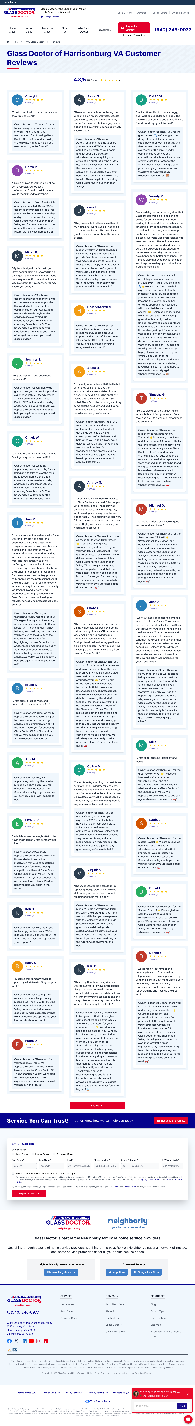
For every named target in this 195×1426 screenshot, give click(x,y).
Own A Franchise (115, 1331)
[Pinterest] (46, 1341)
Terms (168, 1179)
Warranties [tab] (142, 12)
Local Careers (114, 1324)
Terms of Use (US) (27, 1392)
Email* (70, 1160)
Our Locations (159, 1318)
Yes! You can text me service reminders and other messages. (46, 1173)
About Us (111, 1311)
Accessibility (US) (121, 1392)
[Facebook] (9, 1341)
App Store (119, 1272)
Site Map (156, 1324)
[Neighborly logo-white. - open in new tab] (10, 2)
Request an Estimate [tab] (131, 27)
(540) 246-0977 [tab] (173, 29)
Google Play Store (148, 1272)
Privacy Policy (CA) (98, 1392)
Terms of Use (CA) (50, 1392)
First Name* (18, 1160)
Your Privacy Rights (100, 1401)
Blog (153, 1304)
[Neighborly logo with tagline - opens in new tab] (127, 1223)
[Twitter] (16, 1341)
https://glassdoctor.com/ (150, 1179)
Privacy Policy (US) (74, 1392)
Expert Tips (157, 1311)
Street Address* (129, 1160)
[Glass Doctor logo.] (19, 12)
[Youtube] (31, 1341)
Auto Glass (22, 1154)
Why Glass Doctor (116, 1304)
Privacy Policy (129, 1187)
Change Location (52, 17)
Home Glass (42, 1154)
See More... (97, 1105)
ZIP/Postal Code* (170, 1160)
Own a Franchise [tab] (180, 12)
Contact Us (112, 1318)
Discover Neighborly (59, 1272)
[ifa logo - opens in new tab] (12, 1350)
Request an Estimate (173, 1120)
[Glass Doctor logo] (68, 1223)
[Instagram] (38, 1341)
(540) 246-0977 (25, 1312)
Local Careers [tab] (125, 12)
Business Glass (65, 1154)
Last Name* (45, 1160)
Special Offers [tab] (160, 12)
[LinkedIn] (24, 1341)
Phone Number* (102, 1160)
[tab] (12, 30)
